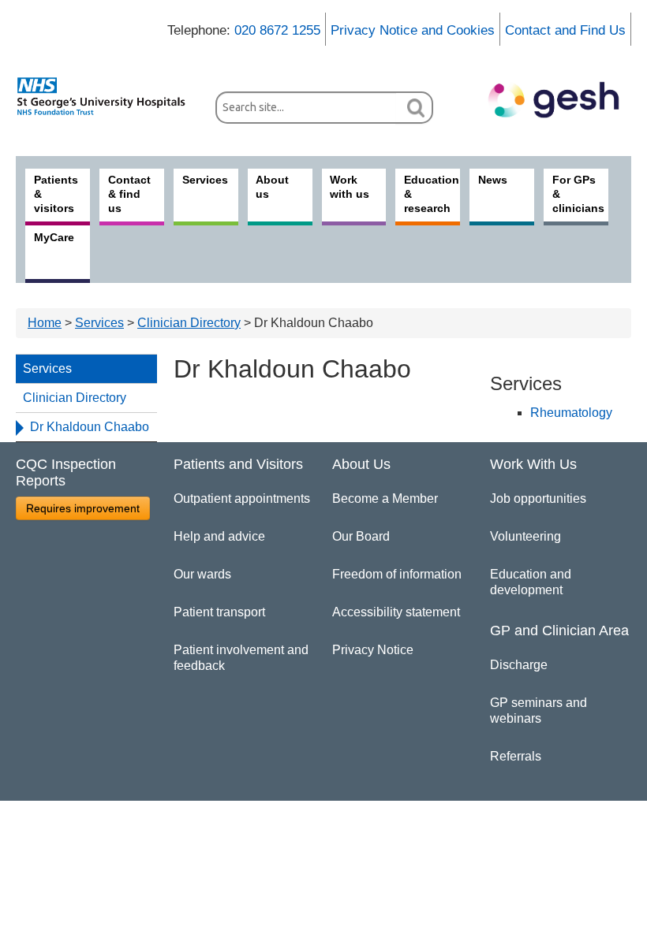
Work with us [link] (349, 186)
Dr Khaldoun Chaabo (89, 426)
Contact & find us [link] (129, 193)
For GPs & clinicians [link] (578, 193)
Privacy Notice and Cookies (413, 30)
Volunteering (525, 536)
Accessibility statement (396, 612)
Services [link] (205, 179)
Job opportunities (538, 498)
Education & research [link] (431, 193)
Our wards (202, 574)
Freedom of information (397, 574)
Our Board (361, 536)
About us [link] (272, 186)
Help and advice (219, 536)
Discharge (519, 664)
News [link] (492, 179)
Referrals (515, 756)
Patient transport (219, 612)
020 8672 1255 (277, 30)
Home (45, 322)
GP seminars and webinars (538, 710)
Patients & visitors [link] (56, 193)
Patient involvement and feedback (241, 657)
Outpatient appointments (242, 498)
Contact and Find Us (565, 30)
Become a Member (385, 498)
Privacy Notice (372, 650)
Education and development (530, 582)
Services (99, 322)
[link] (108, 96)
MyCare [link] (54, 237)
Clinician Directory (189, 322)
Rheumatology (571, 412)
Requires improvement (83, 508)
